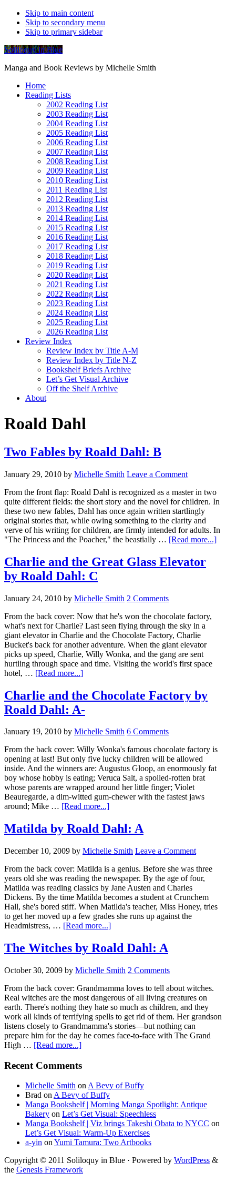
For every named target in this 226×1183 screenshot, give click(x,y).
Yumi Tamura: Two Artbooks (102, 1142)
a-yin (33, 1142)
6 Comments (148, 731)
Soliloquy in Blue (33, 49)
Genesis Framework (49, 1169)
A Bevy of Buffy (116, 1085)
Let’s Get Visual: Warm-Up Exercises (87, 1132)
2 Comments (148, 598)
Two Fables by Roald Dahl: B (82, 452)
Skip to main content (59, 12)
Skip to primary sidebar (63, 31)
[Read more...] (193, 539)
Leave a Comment (157, 474)
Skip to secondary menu (65, 22)
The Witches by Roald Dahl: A (86, 948)
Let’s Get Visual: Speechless (109, 1113)
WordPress (192, 1160)
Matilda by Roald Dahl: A (73, 828)
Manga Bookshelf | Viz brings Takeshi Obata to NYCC (117, 1123)
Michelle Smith (50, 1085)
